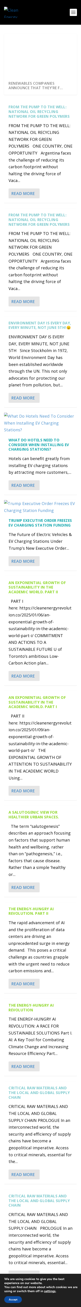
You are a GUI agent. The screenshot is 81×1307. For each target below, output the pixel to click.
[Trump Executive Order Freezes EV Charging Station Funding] (40, 507)
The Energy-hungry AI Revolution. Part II (31, 911)
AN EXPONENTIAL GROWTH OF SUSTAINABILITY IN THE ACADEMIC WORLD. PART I (37, 702)
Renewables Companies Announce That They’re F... (36, 86)
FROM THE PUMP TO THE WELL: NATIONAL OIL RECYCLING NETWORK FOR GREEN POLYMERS (39, 111)
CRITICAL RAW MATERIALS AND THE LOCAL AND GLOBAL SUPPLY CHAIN (39, 1092)
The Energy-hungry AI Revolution (31, 1007)
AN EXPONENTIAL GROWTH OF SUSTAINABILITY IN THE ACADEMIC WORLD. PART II (37, 587)
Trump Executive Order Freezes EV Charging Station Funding (40, 523)
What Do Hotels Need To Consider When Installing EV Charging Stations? (39, 445)
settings (50, 1291)
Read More (23, 193)
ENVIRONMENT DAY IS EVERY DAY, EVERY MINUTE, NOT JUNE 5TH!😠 (40, 325)
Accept (13, 1299)
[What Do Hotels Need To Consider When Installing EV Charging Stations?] (40, 423)
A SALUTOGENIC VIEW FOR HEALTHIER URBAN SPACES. (34, 815)
